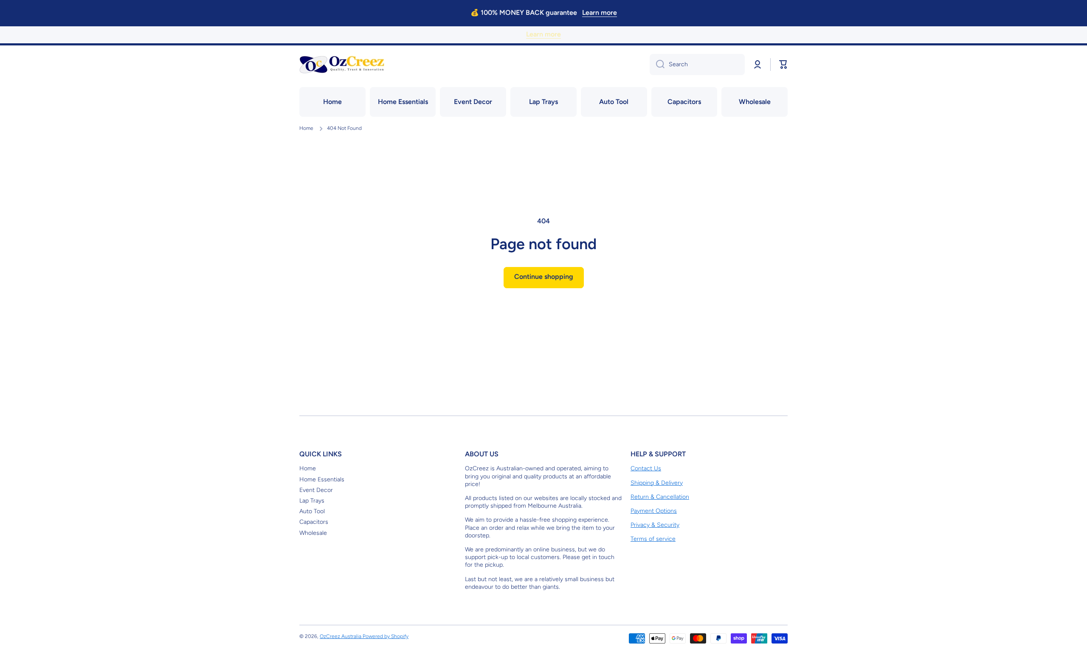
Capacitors (313, 522)
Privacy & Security (655, 524)
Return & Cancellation (660, 496)
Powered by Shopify (385, 636)
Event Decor (316, 490)
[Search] (657, 64)
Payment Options (654, 510)
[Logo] (341, 64)
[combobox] (697, 64)
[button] (783, 64)
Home (306, 128)
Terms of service (653, 538)
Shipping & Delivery (657, 482)
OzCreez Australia (341, 636)
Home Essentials (321, 479)
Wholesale (313, 533)
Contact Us (646, 468)
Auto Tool (312, 511)
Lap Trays (311, 500)
